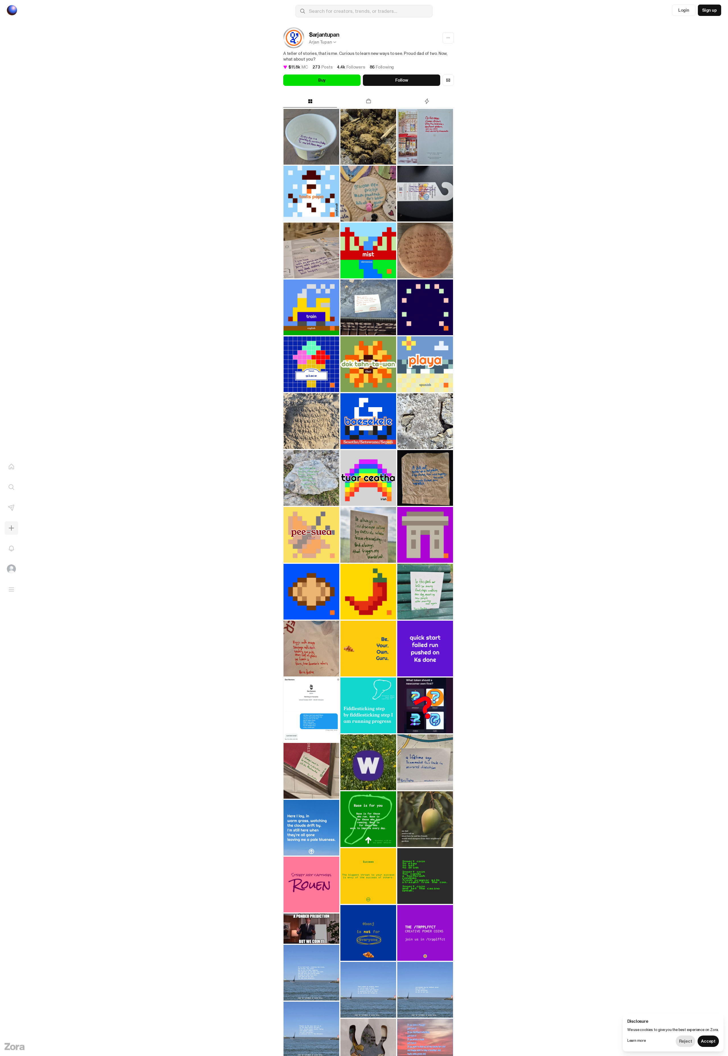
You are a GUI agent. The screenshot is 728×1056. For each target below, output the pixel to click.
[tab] (310, 101)
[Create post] (11, 528)
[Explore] (11, 487)
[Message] (448, 80)
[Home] (11, 466)
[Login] (11, 569)
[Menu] (11, 589)
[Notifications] (11, 548)
